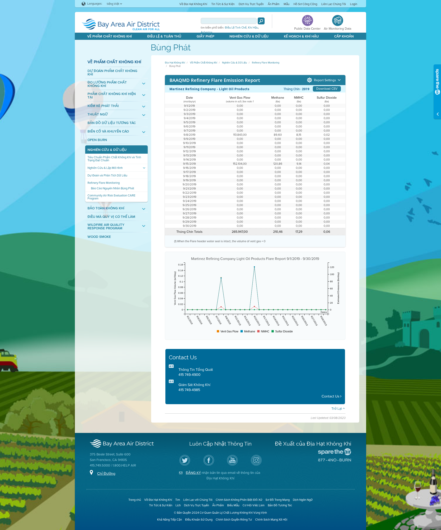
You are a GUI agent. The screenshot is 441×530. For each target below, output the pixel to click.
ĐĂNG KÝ (193, 472)
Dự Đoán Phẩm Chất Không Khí (112, 72)
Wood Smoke (99, 237)
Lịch (178, 505)
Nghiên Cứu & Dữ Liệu (249, 36)
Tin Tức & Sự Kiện (223, 4)
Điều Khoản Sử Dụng (198, 519)
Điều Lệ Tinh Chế (235, 27)
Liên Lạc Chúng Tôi (333, 4)
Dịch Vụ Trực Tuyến (251, 4)
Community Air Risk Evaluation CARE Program (111, 197)
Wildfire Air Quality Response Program (106, 226)
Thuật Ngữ (98, 114)
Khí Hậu (253, 27)
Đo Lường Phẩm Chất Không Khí (107, 84)
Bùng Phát (175, 66)
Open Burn (97, 140)
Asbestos (206, 32)
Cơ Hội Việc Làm (254, 505)
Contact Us (331, 396)
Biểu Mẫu (233, 505)
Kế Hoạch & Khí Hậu (301, 36)
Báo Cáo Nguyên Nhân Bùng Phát (112, 188)
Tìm (177, 500)
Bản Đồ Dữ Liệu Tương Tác (112, 123)
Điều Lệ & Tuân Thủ (164, 36)
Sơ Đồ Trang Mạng (278, 500)
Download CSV (326, 88)
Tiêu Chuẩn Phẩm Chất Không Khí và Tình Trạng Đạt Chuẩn (114, 159)
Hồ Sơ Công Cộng (305, 4)
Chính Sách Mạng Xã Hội (271, 519)
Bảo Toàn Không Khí (106, 208)
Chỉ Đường (106, 473)
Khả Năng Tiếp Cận (169, 519)
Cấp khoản (344, 36)
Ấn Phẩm (274, 4)
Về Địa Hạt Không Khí (193, 4)
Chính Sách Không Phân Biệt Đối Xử (239, 500)
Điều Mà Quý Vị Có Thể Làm (111, 217)
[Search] (261, 20)
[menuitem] (193, 4)
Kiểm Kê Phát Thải (103, 106)
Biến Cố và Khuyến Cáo (108, 131)
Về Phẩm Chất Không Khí (109, 36)
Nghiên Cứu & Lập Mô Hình (105, 167)
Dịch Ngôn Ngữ (303, 500)
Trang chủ (134, 500)
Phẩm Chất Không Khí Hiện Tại (112, 95)
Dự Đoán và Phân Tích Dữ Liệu (107, 175)
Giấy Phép (205, 36)
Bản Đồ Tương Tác (280, 505)
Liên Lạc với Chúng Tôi (197, 500)
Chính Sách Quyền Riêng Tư (234, 519)
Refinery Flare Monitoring (104, 182)
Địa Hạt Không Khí (175, 62)
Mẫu (286, 4)
